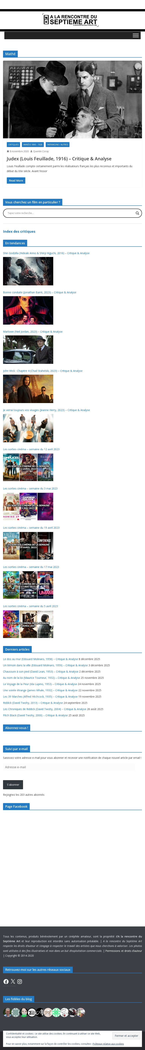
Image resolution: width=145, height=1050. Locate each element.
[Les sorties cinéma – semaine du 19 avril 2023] (28, 546)
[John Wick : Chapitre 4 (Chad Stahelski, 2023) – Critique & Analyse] (28, 389)
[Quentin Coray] (31, 1012)
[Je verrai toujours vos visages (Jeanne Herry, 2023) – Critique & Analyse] (28, 428)
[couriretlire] (80, 1012)
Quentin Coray (41, 151)
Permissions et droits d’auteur (123, 951)
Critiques (13, 144)
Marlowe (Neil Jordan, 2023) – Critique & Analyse (32, 331)
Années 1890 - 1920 (32, 144)
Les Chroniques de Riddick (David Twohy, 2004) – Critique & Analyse (44, 709)
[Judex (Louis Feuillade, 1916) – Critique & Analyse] (72, 99)
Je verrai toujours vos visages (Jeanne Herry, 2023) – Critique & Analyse (46, 410)
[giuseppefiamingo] (7, 1012)
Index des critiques (19, 231)
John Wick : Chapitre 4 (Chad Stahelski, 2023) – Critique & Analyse (43, 371)
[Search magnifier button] (137, 213)
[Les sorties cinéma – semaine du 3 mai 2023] (28, 506)
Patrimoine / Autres (57, 144)
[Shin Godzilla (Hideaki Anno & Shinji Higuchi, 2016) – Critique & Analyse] (28, 271)
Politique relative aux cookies (108, 1043)
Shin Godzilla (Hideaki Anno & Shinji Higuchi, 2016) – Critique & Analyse (46, 253)
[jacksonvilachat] (40, 1012)
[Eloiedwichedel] (72, 1012)
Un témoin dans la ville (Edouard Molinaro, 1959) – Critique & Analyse (45, 665)
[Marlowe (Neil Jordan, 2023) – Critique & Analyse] (28, 349)
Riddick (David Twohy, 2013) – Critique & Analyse (33, 703)
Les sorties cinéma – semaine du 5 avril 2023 (30, 606)
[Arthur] (48, 1012)
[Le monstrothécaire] (64, 1012)
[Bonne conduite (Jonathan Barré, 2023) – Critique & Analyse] (28, 310)
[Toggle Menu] (136, 35)
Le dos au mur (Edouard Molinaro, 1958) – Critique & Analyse (40, 659)
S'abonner (13, 784)
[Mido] (23, 1012)
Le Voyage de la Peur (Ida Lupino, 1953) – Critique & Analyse (40, 684)
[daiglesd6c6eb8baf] (15, 1012)
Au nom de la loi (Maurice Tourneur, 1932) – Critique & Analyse (41, 678)
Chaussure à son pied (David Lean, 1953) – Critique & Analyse (40, 671)
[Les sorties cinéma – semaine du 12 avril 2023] (28, 467)
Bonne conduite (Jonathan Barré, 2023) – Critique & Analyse (39, 292)
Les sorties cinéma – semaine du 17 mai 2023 (31, 567)
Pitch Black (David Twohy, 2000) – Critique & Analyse (35, 715)
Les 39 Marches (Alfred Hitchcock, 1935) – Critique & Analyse (40, 696)
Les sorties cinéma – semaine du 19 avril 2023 (31, 527)
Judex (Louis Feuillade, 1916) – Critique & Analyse (59, 158)
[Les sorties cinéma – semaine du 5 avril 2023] (28, 624)
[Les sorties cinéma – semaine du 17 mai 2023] (28, 585)
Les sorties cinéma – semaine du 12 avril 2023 (31, 449)
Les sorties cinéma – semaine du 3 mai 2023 (30, 488)
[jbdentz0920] (56, 1012)
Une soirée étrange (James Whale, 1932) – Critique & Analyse (40, 690)
